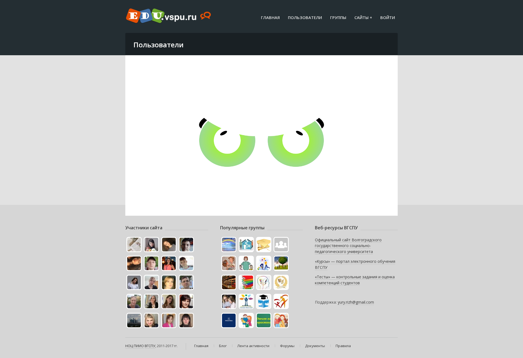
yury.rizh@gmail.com (356, 302)
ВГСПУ (150, 345)
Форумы (287, 345)
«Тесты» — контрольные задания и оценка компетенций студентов (355, 279)
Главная (270, 17)
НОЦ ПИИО (134, 345)
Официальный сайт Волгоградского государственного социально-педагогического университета (348, 245)
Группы (338, 17)
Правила (343, 345)
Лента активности (253, 345)
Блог (223, 345)
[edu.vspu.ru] (169, 16)
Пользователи (305, 17)
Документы (315, 345)
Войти (387, 17)
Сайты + (363, 17)
